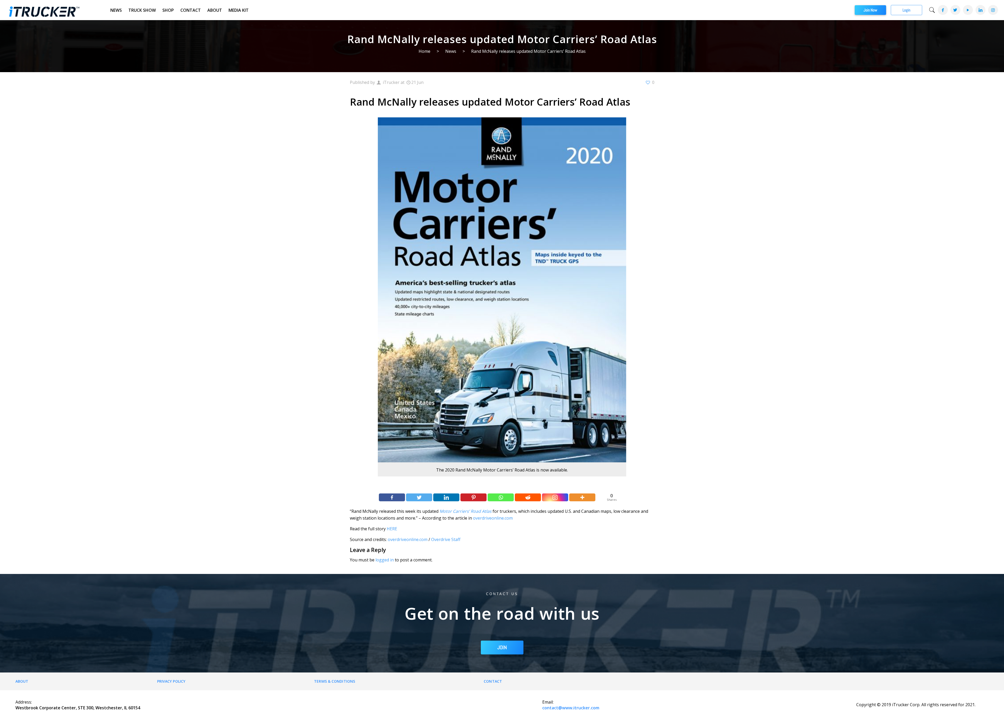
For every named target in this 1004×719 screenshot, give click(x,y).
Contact (190, 10)
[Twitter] (955, 10)
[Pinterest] (473, 497)
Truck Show (142, 10)
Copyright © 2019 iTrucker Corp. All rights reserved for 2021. (916, 704)
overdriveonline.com (493, 518)
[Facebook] (942, 10)
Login (906, 10)
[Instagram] (993, 10)
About (214, 10)
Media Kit (239, 10)
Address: (23, 702)
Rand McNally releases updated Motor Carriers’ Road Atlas (528, 51)
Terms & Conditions (334, 681)
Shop (168, 10)
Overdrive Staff (445, 539)
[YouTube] (968, 10)
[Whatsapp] (501, 497)
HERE (392, 529)
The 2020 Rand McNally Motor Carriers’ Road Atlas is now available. (502, 470)
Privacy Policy (171, 681)
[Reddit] (528, 497)
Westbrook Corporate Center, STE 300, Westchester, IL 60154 (77, 708)
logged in (384, 560)
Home (424, 51)
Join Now (870, 10)
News (116, 10)
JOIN (502, 647)
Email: (548, 702)
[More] (582, 497)
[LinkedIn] (980, 10)
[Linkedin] (446, 497)
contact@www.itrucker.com (570, 708)
